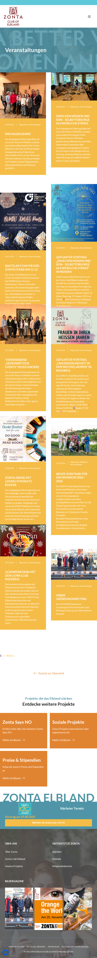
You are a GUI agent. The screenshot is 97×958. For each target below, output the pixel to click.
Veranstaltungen (35, 125)
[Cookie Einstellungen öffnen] (6, 954)
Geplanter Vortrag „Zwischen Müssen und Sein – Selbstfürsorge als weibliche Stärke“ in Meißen (73, 264)
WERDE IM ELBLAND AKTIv (48, 822)
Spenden (57, 851)
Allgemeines (23, 125)
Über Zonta (11, 851)
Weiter (11, 655)
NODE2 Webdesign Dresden (62, 952)
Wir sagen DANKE (18, 134)
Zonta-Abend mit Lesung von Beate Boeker (18, 481)
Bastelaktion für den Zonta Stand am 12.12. (22, 267)
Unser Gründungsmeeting (71, 597)
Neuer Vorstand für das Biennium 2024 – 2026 (71, 477)
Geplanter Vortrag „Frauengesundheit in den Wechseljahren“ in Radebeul (73, 365)
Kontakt (56, 858)
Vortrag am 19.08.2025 (20, 817)
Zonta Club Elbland (15, 858)
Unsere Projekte (14, 866)
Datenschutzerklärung (75, 947)
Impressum (53, 947)
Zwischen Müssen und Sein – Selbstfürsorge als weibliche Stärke (73, 119)
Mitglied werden (36, 947)
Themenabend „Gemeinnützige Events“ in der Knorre (22, 363)
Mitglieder (83, 462)
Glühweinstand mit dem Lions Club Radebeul (20, 575)
